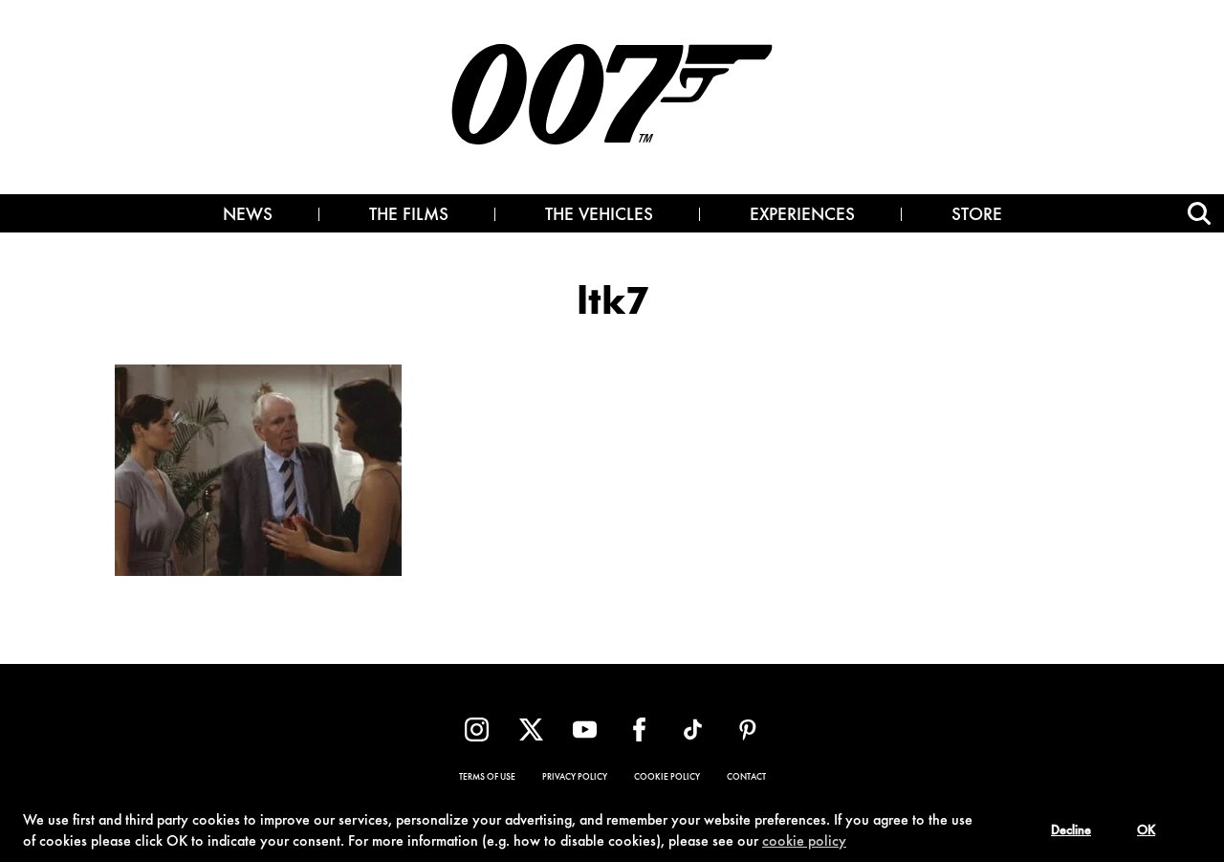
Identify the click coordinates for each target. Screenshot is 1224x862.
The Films (408, 216)
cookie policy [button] (804, 842)
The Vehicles (599, 216)
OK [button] (1146, 831)
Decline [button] (1071, 831)
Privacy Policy (574, 778)
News (248, 216)
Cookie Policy (667, 778)
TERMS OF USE (487, 778)
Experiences (802, 216)
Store (976, 216)
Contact (746, 778)
